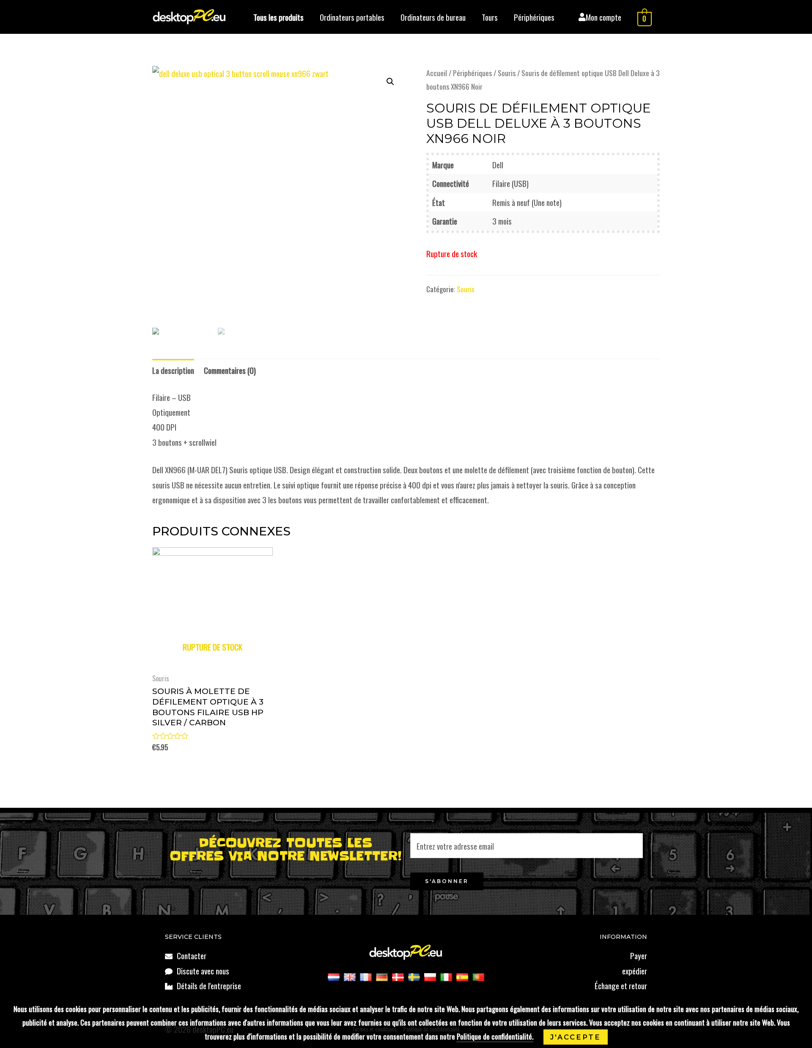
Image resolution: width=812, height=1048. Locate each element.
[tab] (173, 370)
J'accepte (575, 1037)
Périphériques (534, 17)
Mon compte (603, 17)
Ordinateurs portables (352, 17)
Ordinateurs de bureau (433, 17)
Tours (490, 17)
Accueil (436, 72)
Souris (507, 72)
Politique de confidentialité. (495, 1036)
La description (173, 370)
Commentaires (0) (230, 370)
